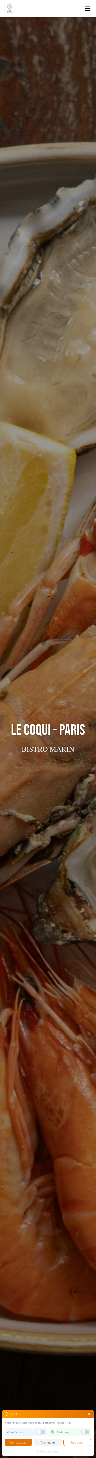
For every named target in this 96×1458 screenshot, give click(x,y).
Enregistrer (77, 1442)
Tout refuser (48, 1442)
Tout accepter (18, 1442)
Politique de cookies (48, 1451)
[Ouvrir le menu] (87, 8)
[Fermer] (89, 1414)
